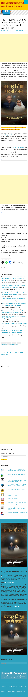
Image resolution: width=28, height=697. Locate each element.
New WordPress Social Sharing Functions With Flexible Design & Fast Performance (17, 503)
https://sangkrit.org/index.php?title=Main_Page (9, 679)
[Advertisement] (14, 48)
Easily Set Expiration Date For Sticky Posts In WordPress (16, 490)
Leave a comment (19, 30)
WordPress (3, 17)
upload (19, 342)
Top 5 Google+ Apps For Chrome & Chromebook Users (13, 359)
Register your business (7, 2)
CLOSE (26, 1)
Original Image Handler (7, 135)
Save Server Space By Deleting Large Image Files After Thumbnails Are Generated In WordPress (13, 278)
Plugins (9, 342)
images (3, 342)
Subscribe (4, 459)
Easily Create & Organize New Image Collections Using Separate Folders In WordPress (12, 332)
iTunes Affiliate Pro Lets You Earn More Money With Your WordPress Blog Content (17, 486)
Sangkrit (12, 30)
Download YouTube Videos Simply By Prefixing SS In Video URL (16, 475)
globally (15, 2)
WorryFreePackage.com (18, 686)
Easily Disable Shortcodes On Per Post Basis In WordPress (16, 494)
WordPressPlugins (13, 344)
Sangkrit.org (16, 606)
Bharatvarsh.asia (6, 686)
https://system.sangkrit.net (7, 576)
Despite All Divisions (12, 498)
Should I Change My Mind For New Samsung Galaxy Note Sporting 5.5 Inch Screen (17, 508)
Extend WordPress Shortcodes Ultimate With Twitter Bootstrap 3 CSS (13, 352)
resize (14, 342)
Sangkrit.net (3, 597)
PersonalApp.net (14, 687)
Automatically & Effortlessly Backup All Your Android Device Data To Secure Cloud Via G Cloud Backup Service (17, 471)
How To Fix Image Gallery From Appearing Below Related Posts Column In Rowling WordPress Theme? (17, 480)
